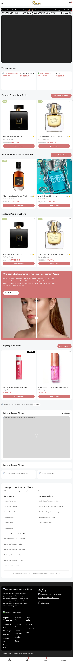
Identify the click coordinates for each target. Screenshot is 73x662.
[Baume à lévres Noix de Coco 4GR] (18, 367)
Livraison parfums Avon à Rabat (13, 544)
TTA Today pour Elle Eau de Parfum (50, 137)
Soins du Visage (8, 528)
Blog (27, 632)
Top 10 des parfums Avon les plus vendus (51, 506)
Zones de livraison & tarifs (11, 565)
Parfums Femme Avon (10, 501)
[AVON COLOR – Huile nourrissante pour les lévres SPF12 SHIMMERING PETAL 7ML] (54, 367)
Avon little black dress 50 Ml (12, 137)
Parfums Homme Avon (10, 506)
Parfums (6, 635)
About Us (29, 624)
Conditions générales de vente (21, 573)
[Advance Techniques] (18, 474)
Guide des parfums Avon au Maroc (49, 501)
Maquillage (6, 390)
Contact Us (30, 628)
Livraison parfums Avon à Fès (12, 555)
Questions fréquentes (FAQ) (47, 517)
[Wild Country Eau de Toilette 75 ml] (18, 176)
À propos (51, 573)
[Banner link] (36, 404)
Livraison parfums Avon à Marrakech (14, 549)
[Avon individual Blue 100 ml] (54, 176)
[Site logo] (36, 3)
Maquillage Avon (8, 517)
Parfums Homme (8, 199)
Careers (17, 641)
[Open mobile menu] (2, 3)
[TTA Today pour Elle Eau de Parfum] (54, 117)
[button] (19, 146)
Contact (58, 573)
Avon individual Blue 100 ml (48, 196)
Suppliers (18, 637)
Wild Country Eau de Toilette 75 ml (15, 196)
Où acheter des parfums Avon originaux (50, 512)
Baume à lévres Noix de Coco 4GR (15, 387)
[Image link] (17, 589)
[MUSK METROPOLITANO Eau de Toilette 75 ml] (46, 80)
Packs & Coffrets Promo (11, 512)
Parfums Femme (8, 139)
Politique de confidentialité (39, 573)
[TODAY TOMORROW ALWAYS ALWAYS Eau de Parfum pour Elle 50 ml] (10, 80)
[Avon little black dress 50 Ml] (18, 117)
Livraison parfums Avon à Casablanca (14, 538)
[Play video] (36, 437)
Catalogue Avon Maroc (45, 522)
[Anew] (54, 474)
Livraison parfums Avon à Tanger (13, 560)
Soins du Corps (8, 522)
